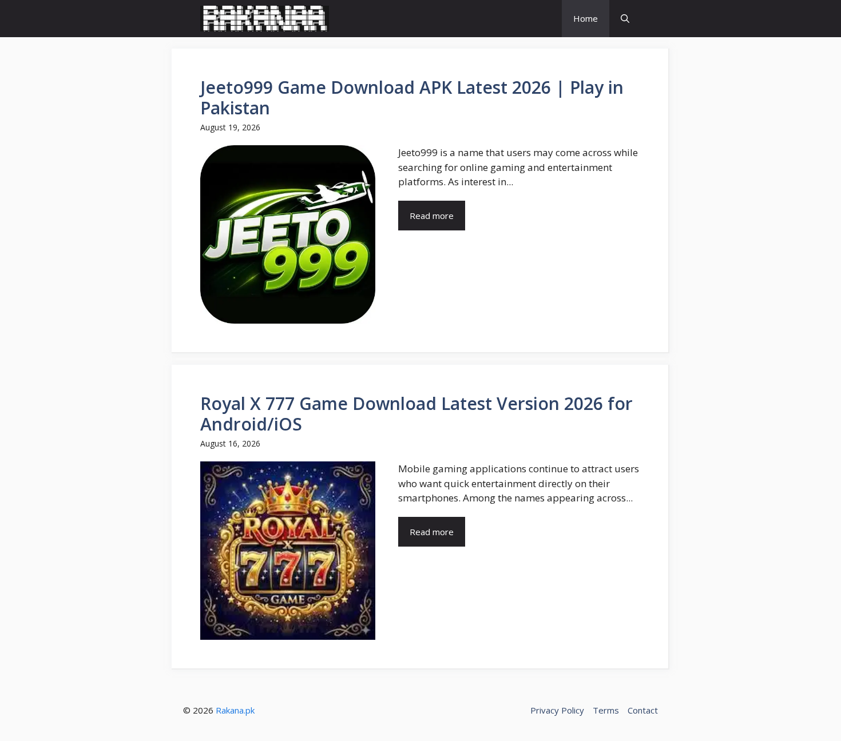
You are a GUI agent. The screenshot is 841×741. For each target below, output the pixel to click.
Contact (643, 710)
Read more (432, 215)
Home (585, 18)
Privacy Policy (557, 710)
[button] (625, 18)
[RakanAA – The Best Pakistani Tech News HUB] (264, 18)
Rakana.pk (235, 710)
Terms (606, 710)
